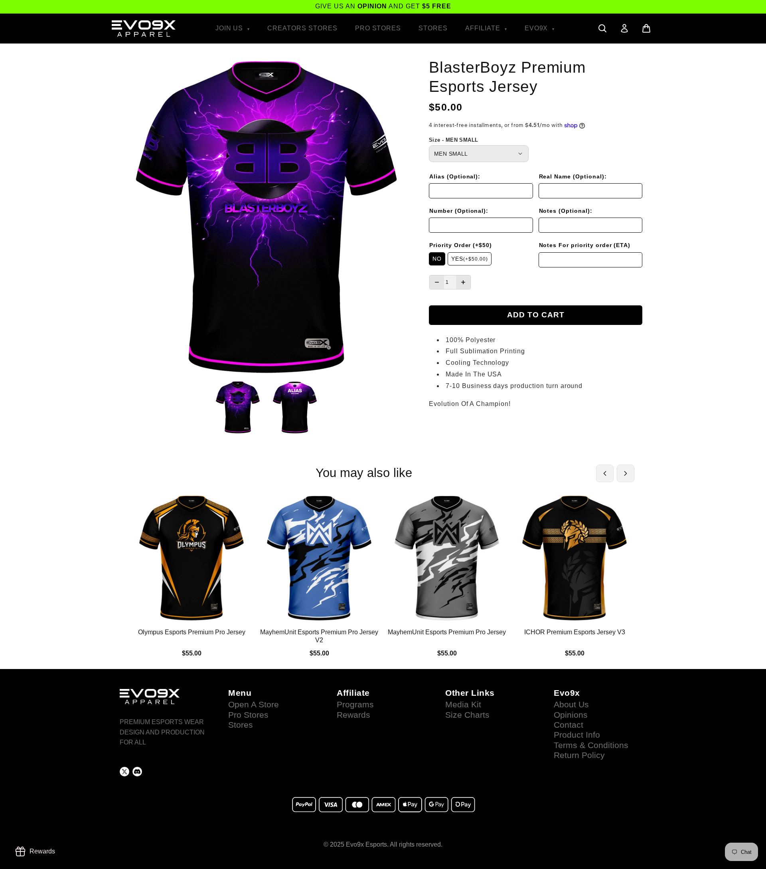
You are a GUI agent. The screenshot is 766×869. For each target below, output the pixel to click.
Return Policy (579, 755)
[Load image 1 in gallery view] (238, 407)
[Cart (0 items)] (646, 28)
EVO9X (537, 28)
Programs (355, 704)
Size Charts (467, 715)
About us (571, 704)
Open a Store (253, 704)
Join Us (230, 28)
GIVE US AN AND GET (383, 6)
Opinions (571, 715)
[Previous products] (605, 473)
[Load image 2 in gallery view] (295, 407)
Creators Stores (302, 28)
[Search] (602, 28)
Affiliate (483, 28)
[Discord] (137, 771)
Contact (568, 725)
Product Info (577, 735)
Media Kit (463, 704)
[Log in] (624, 28)
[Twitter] (124, 771)
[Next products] (625, 473)
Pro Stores (378, 28)
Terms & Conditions (591, 745)
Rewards (353, 715)
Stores (433, 28)
